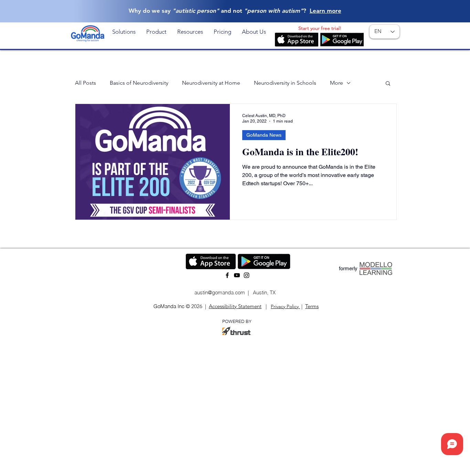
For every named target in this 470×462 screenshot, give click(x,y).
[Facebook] (227, 275)
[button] (124, 32)
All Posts (85, 83)
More (336, 83)
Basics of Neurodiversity (139, 83)
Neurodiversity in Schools (285, 83)
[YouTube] (237, 275)
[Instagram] (246, 275)
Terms (312, 306)
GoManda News (263, 135)
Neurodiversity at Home (211, 83)
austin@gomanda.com (219, 292)
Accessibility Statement (235, 306)
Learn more (325, 10)
